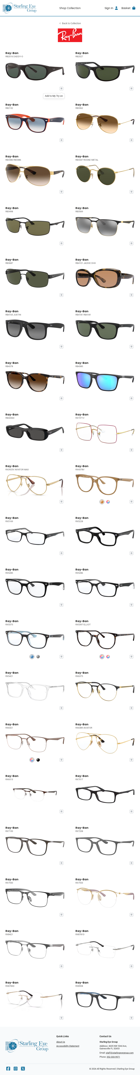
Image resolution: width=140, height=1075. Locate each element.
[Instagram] (15, 1069)
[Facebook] (8, 1069)
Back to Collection (71, 23)
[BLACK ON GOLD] (38, 760)
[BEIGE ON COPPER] (32, 760)
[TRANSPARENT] (108, 656)
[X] (23, 1069)
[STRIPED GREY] (38, 656)
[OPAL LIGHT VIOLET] (108, 502)
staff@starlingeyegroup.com (120, 1052)
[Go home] (19, 8)
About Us (60, 1042)
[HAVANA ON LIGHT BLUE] (32, 656)
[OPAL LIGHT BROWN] (102, 502)
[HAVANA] (102, 656)
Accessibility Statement (67, 1046)
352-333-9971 (113, 1057)
